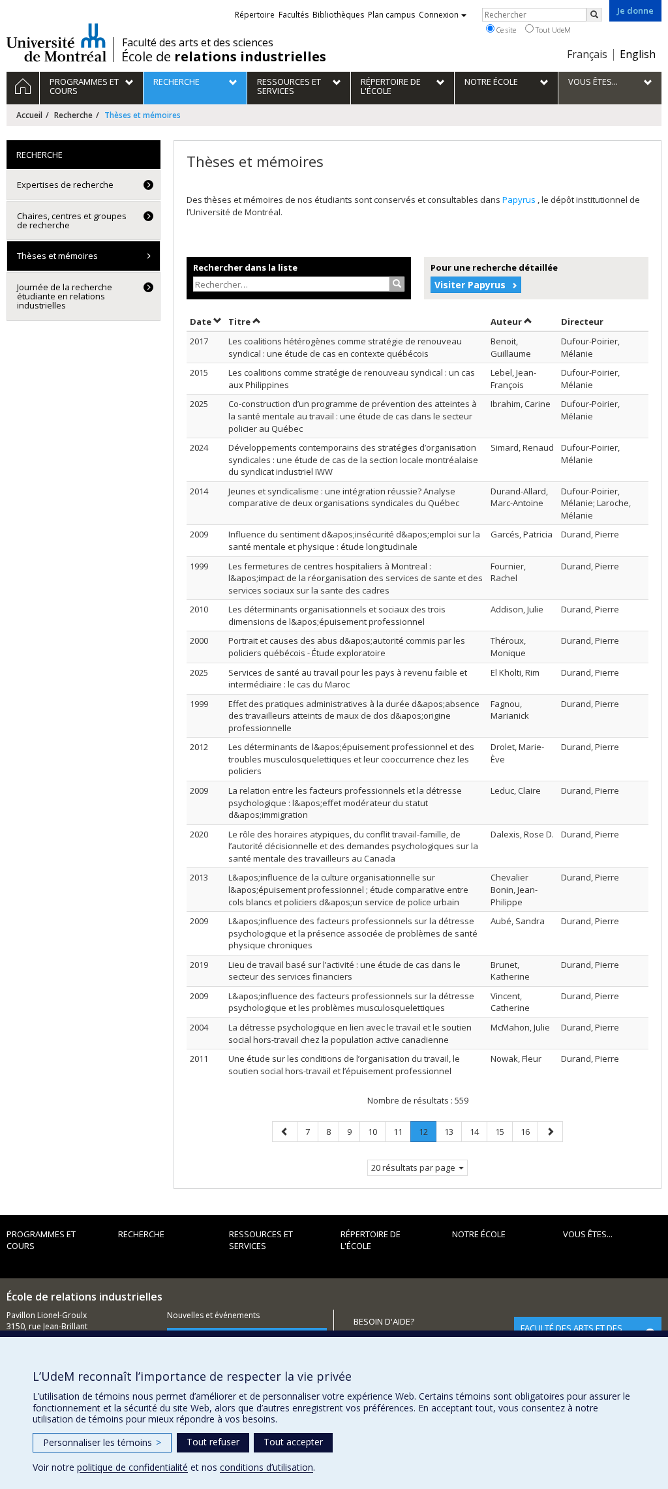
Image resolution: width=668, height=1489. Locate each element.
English (638, 54)
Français (587, 54)
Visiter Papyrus (470, 284)
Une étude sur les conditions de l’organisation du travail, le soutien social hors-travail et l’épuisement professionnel (344, 1065)
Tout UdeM (552, 30)
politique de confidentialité (132, 1467)
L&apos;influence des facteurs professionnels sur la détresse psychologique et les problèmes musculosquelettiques (351, 1002)
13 (453, 1131)
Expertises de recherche (65, 184)
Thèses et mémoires (57, 256)
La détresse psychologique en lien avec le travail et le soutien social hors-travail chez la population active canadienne (350, 1033)
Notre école (479, 1234)
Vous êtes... (588, 1234)
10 (376, 1131)
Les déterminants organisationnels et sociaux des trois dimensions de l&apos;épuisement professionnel (337, 615)
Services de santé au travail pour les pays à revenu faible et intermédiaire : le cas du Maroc (347, 679)
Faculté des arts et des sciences (197, 42)
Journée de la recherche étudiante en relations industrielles (64, 296)
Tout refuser (213, 1442)
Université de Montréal (56, 42)
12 (427, 1134)
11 (402, 1131)
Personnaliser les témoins (102, 1442)
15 (503, 1131)
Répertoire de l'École (371, 1240)
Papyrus (520, 199)
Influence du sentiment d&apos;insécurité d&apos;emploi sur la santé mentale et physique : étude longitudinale (354, 540)
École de (223, 56)
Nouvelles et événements (213, 1315)
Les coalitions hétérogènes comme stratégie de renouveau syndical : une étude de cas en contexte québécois (345, 347)
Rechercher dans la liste (245, 267)
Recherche (73, 115)
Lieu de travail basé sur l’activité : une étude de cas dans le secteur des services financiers (344, 971)
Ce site (505, 30)
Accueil (29, 115)
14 (478, 1131)
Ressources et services (261, 1240)
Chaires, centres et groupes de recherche (72, 220)
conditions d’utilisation (266, 1467)
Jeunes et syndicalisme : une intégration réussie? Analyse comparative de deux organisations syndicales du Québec (343, 497)
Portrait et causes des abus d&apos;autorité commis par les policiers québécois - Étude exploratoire (346, 647)
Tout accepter (293, 1442)
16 (529, 1131)
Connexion (439, 14)
